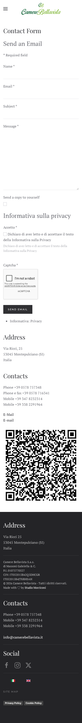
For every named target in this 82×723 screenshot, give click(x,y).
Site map (10, 691)
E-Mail (8, 414)
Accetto (10, 227)
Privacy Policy (13, 703)
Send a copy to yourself (21, 197)
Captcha (10, 265)
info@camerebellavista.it (23, 637)
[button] (5, 9)
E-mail (8, 420)
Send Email (18, 309)
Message (11, 126)
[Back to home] (41, 9)
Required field (15, 55)
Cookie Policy (34, 703)
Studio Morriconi (35, 588)
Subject (10, 106)
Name (9, 66)
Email (8, 86)
